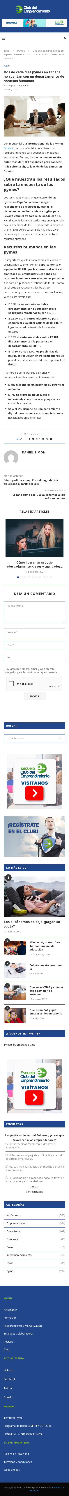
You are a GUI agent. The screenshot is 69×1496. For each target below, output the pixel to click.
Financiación (35, 1231)
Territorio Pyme (13, 1417)
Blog (6, 1349)
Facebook (9, 1379)
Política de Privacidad (16, 1454)
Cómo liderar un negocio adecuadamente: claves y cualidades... (34, 564)
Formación (10, 1317)
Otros (35, 1263)
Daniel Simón (22, 85)
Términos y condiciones (18, 1462)
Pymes (21, 50)
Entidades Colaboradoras (19, 1333)
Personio (9, 148)
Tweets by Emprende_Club (19, 1044)
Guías (35, 1247)
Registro (9, 1341)
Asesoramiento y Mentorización (23, 1325)
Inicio (6, 50)
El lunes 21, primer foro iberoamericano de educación (44, 946)
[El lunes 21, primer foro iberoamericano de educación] (15, 948)
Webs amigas (12, 1469)
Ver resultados (34, 1191)
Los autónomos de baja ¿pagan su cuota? (32, 924)
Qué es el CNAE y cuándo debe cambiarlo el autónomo (46, 990)
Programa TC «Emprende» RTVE (23, 1433)
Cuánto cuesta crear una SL (45, 967)
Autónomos (35, 1215)
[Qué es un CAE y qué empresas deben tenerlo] (15, 1015)
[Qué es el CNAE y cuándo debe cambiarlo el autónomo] (15, 992)
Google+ (9, 1397)
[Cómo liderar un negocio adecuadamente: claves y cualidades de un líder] (34, 538)
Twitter (8, 1388)
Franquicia (35, 1239)
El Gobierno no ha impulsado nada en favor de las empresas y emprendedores (35, 1179)
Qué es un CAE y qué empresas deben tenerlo (45, 1011)
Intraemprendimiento (35, 1255)
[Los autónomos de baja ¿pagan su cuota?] (34, 896)
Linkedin (8, 1370)
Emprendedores (35, 1223)
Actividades (10, 1310)
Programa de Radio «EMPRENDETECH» (27, 1425)
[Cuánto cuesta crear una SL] (15, 970)
